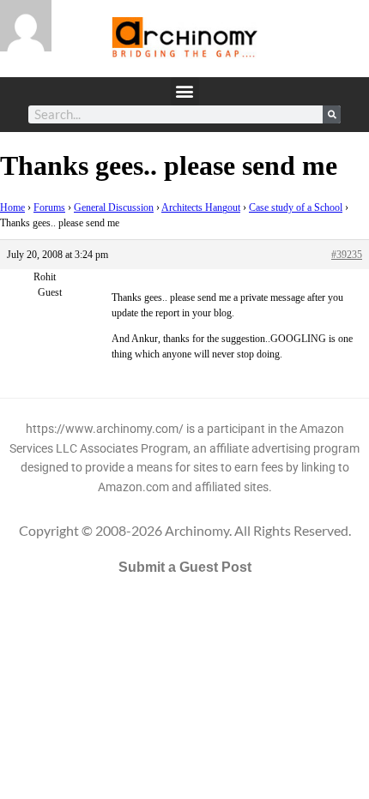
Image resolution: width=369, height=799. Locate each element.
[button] (185, 91)
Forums (49, 207)
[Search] (332, 114)
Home (12, 207)
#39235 (346, 255)
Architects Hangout (200, 207)
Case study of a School (295, 207)
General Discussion (114, 207)
